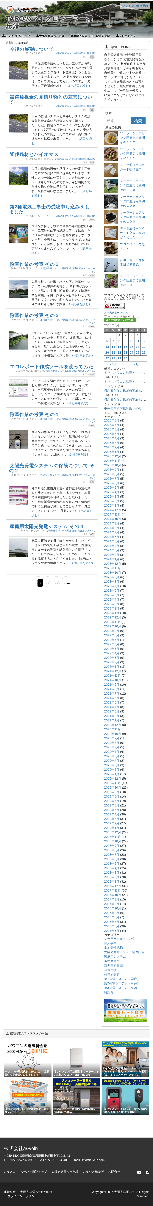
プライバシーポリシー (22, 1196)
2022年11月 (112, 622)
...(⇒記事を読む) (78, 85)
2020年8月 (111, 742)
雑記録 (90, 53)
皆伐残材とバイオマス (34, 154)
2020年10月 (112, 733)
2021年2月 (111, 716)
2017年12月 (112, 886)
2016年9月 (111, 912)
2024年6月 (111, 536)
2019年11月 (112, 783)
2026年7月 (111, 425)
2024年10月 (112, 519)
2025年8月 (111, 474)
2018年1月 (111, 881)
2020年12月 (112, 724)
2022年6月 (111, 644)
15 (119, 346)
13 (107, 346)
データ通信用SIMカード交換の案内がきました (132, 233)
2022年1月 (111, 666)
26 (144, 352)
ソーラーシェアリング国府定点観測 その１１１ (134, 154)
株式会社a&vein (21, 1148)
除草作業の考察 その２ (35, 315)
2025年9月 (111, 469)
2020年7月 (111, 747)
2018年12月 (112, 832)
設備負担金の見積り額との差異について (51, 99)
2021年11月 (112, 675)
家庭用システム (86, 370)
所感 (92, 57)
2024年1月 (111, 559)
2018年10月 (112, 841)
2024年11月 (112, 514)
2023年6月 (111, 590)
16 (125, 346)
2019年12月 (112, 778)
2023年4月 (111, 599)
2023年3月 (111, 604)
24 (131, 352)
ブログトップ (127, 35)
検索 (138, 121)
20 (107, 352)
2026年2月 (111, 447)
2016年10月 (112, 908)
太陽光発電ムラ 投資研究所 (92, 35)
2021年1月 (111, 720)
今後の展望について (32, 49)
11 (137, 341)
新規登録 (142, 5)
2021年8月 (111, 689)
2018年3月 (111, 872)
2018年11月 (112, 836)
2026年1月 (111, 451)
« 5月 (113, 364)
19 (144, 346)
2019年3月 (111, 818)
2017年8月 (111, 904)
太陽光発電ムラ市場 (51, 35)
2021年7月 (111, 693)
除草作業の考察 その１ (35, 414)
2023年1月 (111, 613)
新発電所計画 (113, 965)
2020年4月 (111, 760)
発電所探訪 (112, 974)
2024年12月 (112, 510)
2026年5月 (111, 434)
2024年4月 (111, 545)
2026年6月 (111, 429)
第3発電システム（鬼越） (122, 987)
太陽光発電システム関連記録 (70, 53)
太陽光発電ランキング (116, 312)
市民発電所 (112, 961)
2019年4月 (111, 814)
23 (125, 352)
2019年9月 (111, 792)
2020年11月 (112, 729)
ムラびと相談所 (93, 1171)
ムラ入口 (10, 1171)
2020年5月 (111, 756)
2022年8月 (111, 635)
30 (125, 358)
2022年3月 (111, 657)
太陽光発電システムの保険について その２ (52, 468)
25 (137, 352)
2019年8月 (111, 796)
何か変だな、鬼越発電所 (121, 390)
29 (119, 358)
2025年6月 (111, 483)
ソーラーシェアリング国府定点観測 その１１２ (134, 138)
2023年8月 (111, 581)
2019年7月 (111, 801)
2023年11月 (112, 568)
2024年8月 (111, 528)
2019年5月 (111, 810)
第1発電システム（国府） (122, 979)
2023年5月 (111, 595)
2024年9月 (111, 523)
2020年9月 (111, 738)
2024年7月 (111, 532)
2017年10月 (112, 895)
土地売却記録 (113, 947)
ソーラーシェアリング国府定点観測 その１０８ (134, 217)
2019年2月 (111, 823)
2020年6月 (111, 751)
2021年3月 (111, 711)
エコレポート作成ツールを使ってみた (51, 366)
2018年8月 (111, 850)
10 (131, 341)
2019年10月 (112, 787)
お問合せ (114, 1171)
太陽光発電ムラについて (36, 1192)
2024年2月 (111, 554)
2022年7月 (111, 639)
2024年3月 (111, 550)
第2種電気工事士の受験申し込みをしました (49, 209)
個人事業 (110, 943)
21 (113, 352)
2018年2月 (111, 877)
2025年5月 (111, 487)
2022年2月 (111, 662)
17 (131, 346)
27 (107, 358)
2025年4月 (111, 492)
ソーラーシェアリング (119, 938)
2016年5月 (111, 930)
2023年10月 (112, 572)
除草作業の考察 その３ (35, 264)
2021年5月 (111, 702)
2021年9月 (111, 684)
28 (113, 358)
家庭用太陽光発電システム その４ (47, 526)
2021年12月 (112, 671)
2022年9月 (111, 630)
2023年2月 (111, 608)
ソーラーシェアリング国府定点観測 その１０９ (134, 201)
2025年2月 (111, 501)
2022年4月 (111, 653)
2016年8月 (111, 917)
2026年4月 (111, 438)
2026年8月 (111, 420)
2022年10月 (112, 626)
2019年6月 (111, 805)
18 (137, 346)
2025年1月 (111, 505)
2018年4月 (111, 868)
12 (144, 341)
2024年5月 (111, 541)
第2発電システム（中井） (122, 983)
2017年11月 (112, 890)
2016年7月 (111, 921)
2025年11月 (112, 460)
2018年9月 (111, 845)
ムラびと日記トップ (17, 35)
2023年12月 (112, 563)
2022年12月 (112, 617)
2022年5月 (111, 648)
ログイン (128, 5)
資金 (92, 110)
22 (119, 352)
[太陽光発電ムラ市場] (125, 1021)
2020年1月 (111, 774)
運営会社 (10, 1192)
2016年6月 (111, 926)
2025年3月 (111, 496)
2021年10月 (112, 680)
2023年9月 (111, 577)
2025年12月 (112, 456)
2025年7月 (111, 478)
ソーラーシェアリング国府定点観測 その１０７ (134, 280)
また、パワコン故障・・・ (122, 372)
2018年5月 (111, 863)
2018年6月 (111, 859)
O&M (92, 275)
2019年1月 (111, 827)
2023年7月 (111, 586)
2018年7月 (111, 854)
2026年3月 (111, 442)
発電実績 (110, 970)
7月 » (137, 364)
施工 (92, 534)
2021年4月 (111, 707)
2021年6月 (111, 698)
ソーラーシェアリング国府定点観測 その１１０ (134, 185)
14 (113, 346)
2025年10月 (112, 465)
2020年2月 (111, 769)
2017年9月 (111, 899)
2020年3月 (111, 765)
